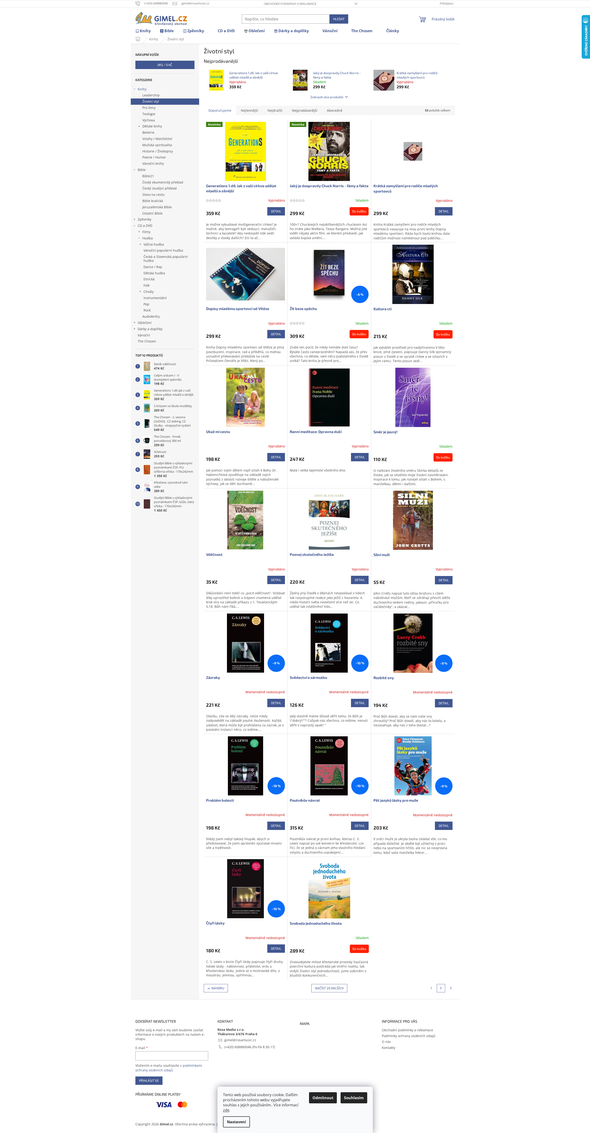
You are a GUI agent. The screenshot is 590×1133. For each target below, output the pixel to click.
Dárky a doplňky (150, 329)
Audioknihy (151, 316)
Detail (276, 211)
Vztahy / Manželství (157, 138)
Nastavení (236, 1121)
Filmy (146, 232)
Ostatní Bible (152, 213)
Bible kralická (152, 201)
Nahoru (217, 988)
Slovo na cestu (153, 194)
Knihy (142, 89)
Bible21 (148, 176)
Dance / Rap (153, 267)
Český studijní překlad (159, 188)
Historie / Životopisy (157, 151)
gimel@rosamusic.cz (240, 1040)
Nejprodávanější (304, 110)
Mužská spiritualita (157, 145)
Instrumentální (155, 298)
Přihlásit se (149, 1080)
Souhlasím (354, 1097)
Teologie (148, 114)
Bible (142, 170)
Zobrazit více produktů (326, 97)
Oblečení (145, 322)
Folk (147, 285)
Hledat (338, 19)
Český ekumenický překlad (162, 182)
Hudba (147, 238)
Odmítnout (323, 1097)
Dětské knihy (152, 126)
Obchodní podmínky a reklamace (290, 4)
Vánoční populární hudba (163, 250)
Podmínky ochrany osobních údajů (408, 1036)
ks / (164, 65)
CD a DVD (145, 225)
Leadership (151, 95)
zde (226, 1110)
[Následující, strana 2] (441, 988)
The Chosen (147, 341)
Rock (147, 310)
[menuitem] (143, 31)
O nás (386, 1041)
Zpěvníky (144, 219)
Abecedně (334, 110)
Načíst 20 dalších (329, 988)
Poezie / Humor (154, 157)
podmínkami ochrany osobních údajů (168, 1067)
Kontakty (388, 1047)
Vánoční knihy (153, 163)
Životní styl (150, 101)
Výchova (148, 120)
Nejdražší (275, 110)
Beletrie (148, 132)
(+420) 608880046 (238, 1047)
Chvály (149, 291)
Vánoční (144, 335)
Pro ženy (149, 107)
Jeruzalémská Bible (157, 207)
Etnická (149, 279)
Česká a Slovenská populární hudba (166, 258)
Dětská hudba (154, 273)
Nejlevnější (249, 110)
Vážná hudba (154, 244)
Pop (146, 304)
